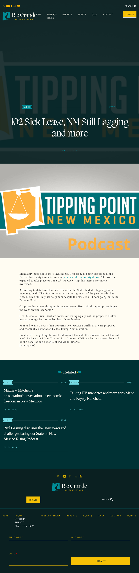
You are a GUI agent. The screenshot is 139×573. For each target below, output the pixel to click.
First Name (16, 537)
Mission (20, 518)
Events (82, 14)
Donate (130, 14)
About (37, 14)
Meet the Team (25, 525)
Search (129, 5)
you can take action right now (82, 277)
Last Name (77, 537)
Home (25, 14)
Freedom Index (50, 515)
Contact (108, 14)
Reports (67, 14)
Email (13, 553)
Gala (94, 14)
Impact (19, 522)
